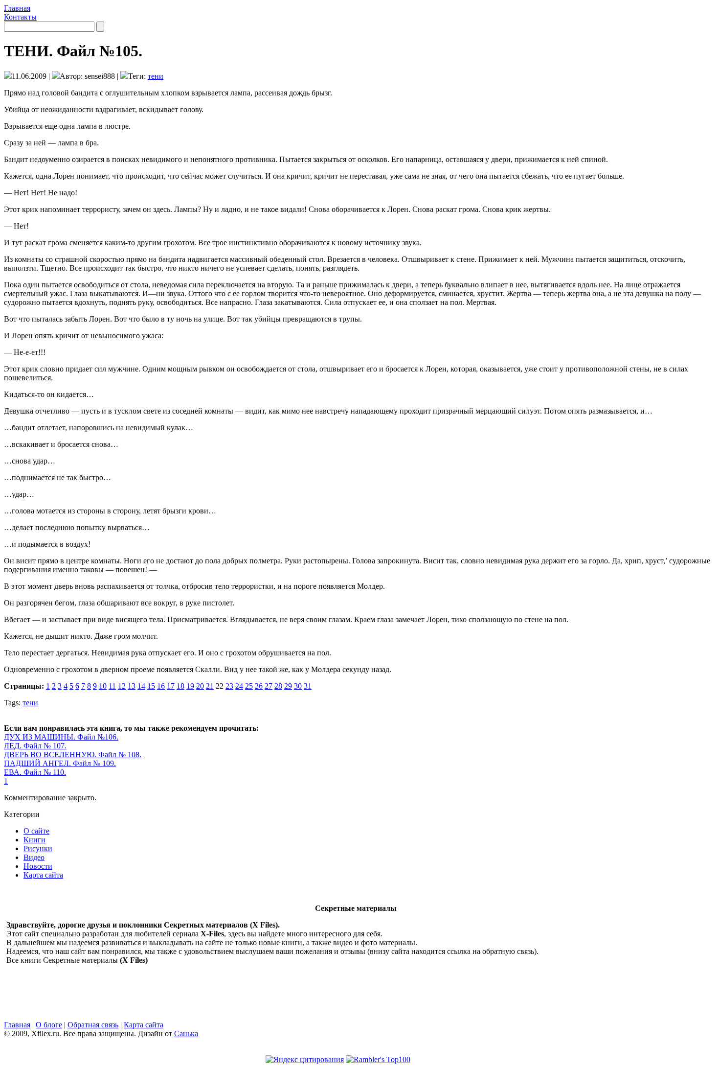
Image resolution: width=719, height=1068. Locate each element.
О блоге (49, 1025)
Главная (17, 8)
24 (239, 686)
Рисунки (37, 848)
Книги (34, 840)
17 (171, 686)
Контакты (20, 17)
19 (190, 686)
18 (180, 686)
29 (288, 686)
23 (229, 686)
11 (112, 686)
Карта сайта (43, 875)
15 (151, 686)
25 (249, 686)
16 (161, 686)
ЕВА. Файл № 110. (35, 772)
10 (103, 686)
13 (131, 686)
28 (278, 686)
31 (308, 686)
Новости (37, 866)
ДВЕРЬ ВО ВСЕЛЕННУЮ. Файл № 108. (72, 754)
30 (298, 686)
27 (268, 686)
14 (141, 686)
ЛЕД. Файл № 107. (35, 746)
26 (259, 686)
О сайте (36, 831)
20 (200, 686)
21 (210, 686)
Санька (186, 1033)
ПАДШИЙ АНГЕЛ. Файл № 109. (60, 763)
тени (155, 76)
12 (122, 686)
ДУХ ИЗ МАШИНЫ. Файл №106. (61, 737)
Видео (34, 857)
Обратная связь (92, 1025)
